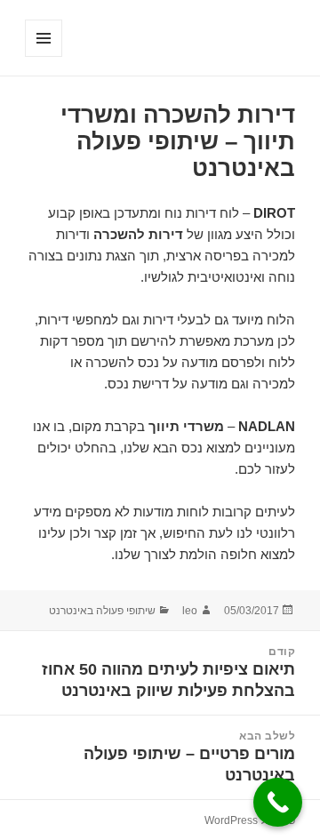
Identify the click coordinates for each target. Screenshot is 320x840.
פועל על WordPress (249, 820)
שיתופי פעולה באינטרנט (102, 610)
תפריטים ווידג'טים (43, 56)
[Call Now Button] (277, 802)
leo (189, 610)
